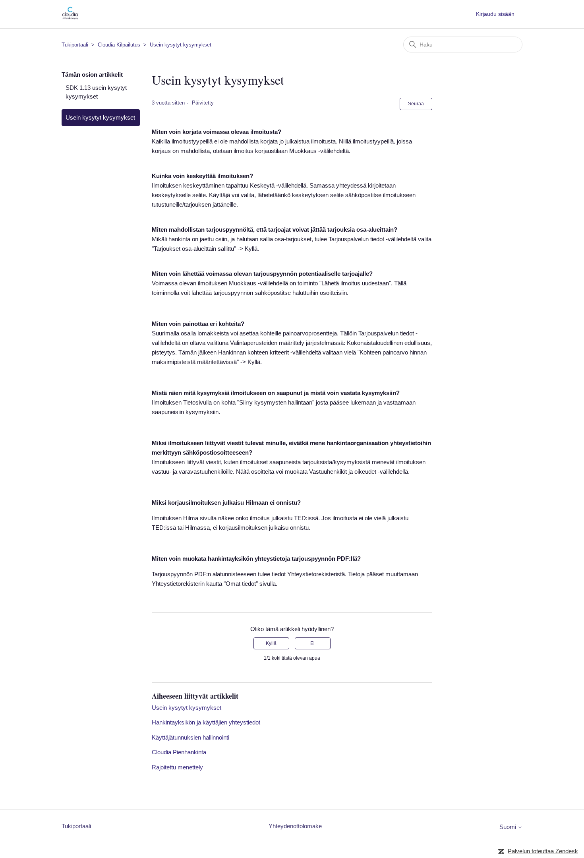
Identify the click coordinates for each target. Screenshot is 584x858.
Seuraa (416, 104)
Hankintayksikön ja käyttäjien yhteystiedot (206, 722)
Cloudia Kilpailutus (119, 45)
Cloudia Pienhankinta (179, 752)
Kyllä (271, 643)
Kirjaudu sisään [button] (495, 14)
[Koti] (70, 18)
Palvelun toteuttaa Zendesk (543, 851)
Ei (312, 643)
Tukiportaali (75, 45)
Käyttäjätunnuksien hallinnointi (190, 737)
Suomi (508, 826)
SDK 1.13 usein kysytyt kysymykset (96, 92)
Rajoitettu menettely (177, 767)
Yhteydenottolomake (295, 826)
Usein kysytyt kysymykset (180, 45)
